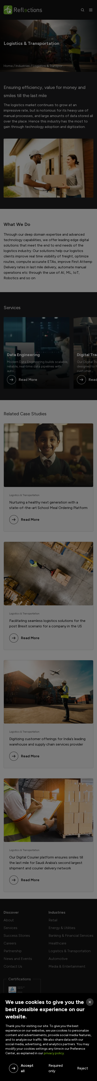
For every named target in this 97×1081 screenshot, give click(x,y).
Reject (82, 1068)
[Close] (89, 1002)
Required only (55, 1068)
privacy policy (54, 1053)
